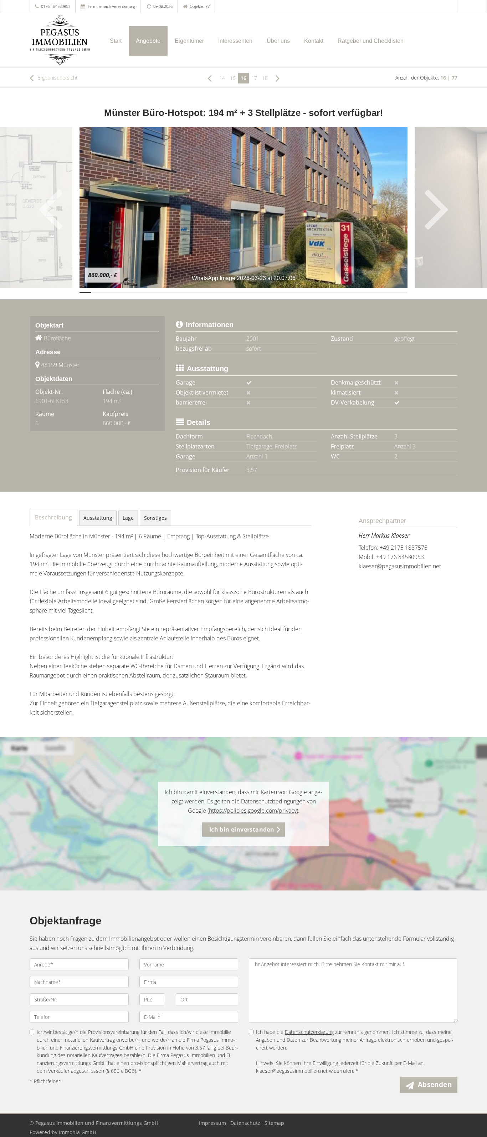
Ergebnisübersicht (57, 77)
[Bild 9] (179, 292)
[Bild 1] (85, 292)
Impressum (212, 1123)
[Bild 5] (132, 292)
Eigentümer (189, 41)
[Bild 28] (401, 292)
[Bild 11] (202, 292)
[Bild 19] (296, 292)
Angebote (148, 41)
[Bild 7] (156, 292)
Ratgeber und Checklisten (371, 41)
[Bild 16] (261, 292)
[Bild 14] (238, 292)
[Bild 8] (167, 292)
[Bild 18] (284, 292)
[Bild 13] (226, 292)
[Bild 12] (214, 292)
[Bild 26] (378, 292)
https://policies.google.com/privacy (253, 810)
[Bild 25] (366, 292)
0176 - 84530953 (55, 6)
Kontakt (313, 41)
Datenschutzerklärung (309, 1032)
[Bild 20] (308, 292)
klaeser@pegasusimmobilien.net (400, 566)
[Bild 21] (319, 292)
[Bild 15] (249, 292)
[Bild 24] (354, 292)
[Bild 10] (191, 292)
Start (116, 41)
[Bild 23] (343, 292)
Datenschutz (245, 1123)
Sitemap (274, 1123)
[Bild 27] (390, 292)
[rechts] (278, 77)
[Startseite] (61, 40)
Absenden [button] (435, 1084)
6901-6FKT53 (51, 401)
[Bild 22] (331, 292)
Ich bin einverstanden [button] (241, 829)
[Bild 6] (144, 292)
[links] (209, 77)
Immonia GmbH (77, 1132)
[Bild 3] (109, 292)
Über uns (278, 41)
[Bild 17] (273, 292)
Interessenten (235, 41)
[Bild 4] (121, 292)
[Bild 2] (97, 292)
